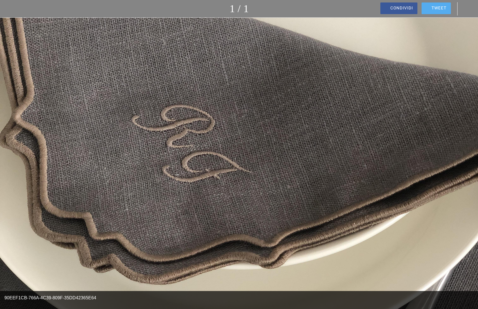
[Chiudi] (11, 9)
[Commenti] (467, 8)
